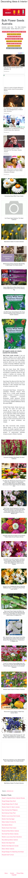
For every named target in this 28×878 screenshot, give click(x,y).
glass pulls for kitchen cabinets (14, 41)
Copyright (14, 875)
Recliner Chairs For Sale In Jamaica (11, 807)
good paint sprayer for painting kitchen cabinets (14, 31)
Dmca (6, 873)
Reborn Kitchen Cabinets (8, 849)
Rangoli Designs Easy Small (9, 801)
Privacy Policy (20, 873)
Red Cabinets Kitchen (7, 825)
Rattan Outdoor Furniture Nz (9, 822)
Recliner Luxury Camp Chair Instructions (12, 837)
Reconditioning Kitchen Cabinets (10, 840)
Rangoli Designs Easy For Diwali (10, 804)
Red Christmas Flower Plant (9, 813)
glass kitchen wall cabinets (14, 36)
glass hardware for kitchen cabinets (14, 39)
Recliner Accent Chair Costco (9, 828)
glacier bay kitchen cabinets (14, 34)
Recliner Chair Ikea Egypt (8, 819)
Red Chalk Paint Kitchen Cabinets (10, 834)
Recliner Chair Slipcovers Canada (10, 846)
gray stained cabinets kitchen (14, 43)
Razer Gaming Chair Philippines (10, 810)
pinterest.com (10, 791)
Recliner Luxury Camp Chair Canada (11, 816)
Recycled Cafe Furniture (8, 854)
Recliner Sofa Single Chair (8, 843)
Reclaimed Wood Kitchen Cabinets (10, 831)
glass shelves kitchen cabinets (14, 48)
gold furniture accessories (14, 46)
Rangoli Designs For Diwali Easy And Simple (13, 851)
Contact (12, 873)
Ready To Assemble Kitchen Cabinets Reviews (13, 798)
